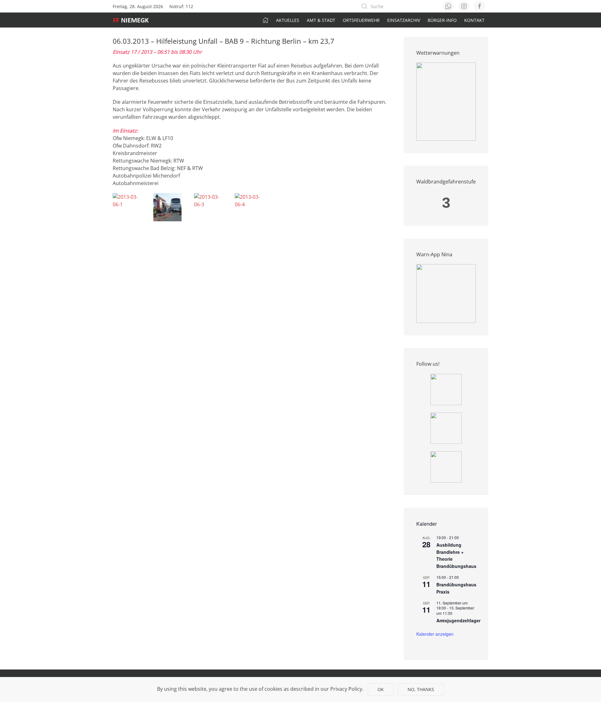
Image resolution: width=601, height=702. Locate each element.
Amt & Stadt (321, 20)
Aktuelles (287, 20)
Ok (381, 689)
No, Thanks (421, 689)
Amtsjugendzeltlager (458, 620)
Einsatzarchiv (403, 20)
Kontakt (474, 20)
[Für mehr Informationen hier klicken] (446, 101)
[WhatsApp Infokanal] (446, 388)
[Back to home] (134, 20)
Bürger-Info (442, 20)
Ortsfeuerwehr (361, 20)
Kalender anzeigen (435, 634)
